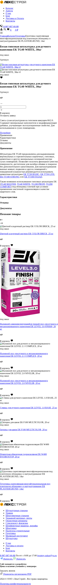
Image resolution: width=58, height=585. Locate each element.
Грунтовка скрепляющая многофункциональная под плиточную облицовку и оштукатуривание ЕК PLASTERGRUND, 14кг (25, 486)
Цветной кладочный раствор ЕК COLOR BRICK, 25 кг (26, 233)
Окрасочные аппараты (16, 520)
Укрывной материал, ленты (19, 518)
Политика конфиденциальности (15, 583)
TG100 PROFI (38, 184)
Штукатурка (11, 538)
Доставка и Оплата (15, 18)
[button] (29, 220)
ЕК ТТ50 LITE (47, 174)
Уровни (9, 513)
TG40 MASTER (8, 184)
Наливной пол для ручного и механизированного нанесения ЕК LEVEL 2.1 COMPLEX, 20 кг (24, 354)
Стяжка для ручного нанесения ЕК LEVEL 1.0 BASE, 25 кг (28, 407)
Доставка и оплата (14, 545)
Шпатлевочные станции (17, 515)
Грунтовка (20, 36)
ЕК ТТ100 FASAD (33, 177)
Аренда (9, 11)
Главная (4, 36)
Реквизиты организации (17, 574)
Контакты (10, 21)
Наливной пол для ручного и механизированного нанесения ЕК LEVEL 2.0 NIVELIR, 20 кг (24, 381)
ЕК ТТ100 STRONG (10, 177)
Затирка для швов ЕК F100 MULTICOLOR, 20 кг (23, 429)
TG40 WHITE (23, 184)
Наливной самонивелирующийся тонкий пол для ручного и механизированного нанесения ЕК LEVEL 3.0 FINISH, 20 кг (29, 326)
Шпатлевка (11, 528)
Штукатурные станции (17, 510)
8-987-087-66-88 (7, 555)
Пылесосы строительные (18, 531)
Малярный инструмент (17, 536)
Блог (8, 16)
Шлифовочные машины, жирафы (22, 526)
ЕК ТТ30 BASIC (31, 174)
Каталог (9, 8)
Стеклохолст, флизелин (17, 523)
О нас (8, 13)
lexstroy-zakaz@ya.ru (47, 555)
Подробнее (5, 133)
